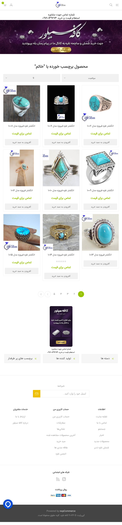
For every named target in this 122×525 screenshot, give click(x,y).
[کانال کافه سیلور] (61, 37)
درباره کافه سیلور (20, 423)
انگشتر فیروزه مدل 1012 (22, 190)
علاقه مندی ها (61, 448)
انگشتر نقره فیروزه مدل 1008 (21, 126)
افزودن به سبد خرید (100, 142)
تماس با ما (102, 423)
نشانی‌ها (61, 429)
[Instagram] (64, 479)
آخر (41, 294)
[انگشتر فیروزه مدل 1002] (100, 103)
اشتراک (36, 393)
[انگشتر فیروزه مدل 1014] (61, 232)
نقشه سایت (101, 417)
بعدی (48, 294)
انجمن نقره (61, 454)
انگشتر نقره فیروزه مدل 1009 (100, 190)
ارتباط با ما (20, 417)
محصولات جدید (101, 441)
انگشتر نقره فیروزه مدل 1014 (61, 255)
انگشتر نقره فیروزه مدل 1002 (100, 126)
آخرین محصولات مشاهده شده (61, 435)
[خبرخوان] (58, 479)
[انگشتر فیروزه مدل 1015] (21, 232)
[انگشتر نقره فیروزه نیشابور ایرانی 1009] (100, 168)
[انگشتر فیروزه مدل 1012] (21, 168)
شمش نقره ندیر (101, 448)
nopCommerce (67, 511)
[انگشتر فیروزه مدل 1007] (61, 103)
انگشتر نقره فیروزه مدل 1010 (61, 190)
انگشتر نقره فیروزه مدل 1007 (61, 126)
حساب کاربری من (61, 417)
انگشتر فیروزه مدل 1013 (100, 255)
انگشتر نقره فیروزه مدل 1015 (21, 255)
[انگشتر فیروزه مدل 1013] (100, 232)
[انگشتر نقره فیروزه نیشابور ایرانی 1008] (21, 103)
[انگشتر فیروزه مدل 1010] (61, 168)
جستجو (101, 429)
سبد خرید (60, 441)
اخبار (101, 435)
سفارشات (61, 423)
